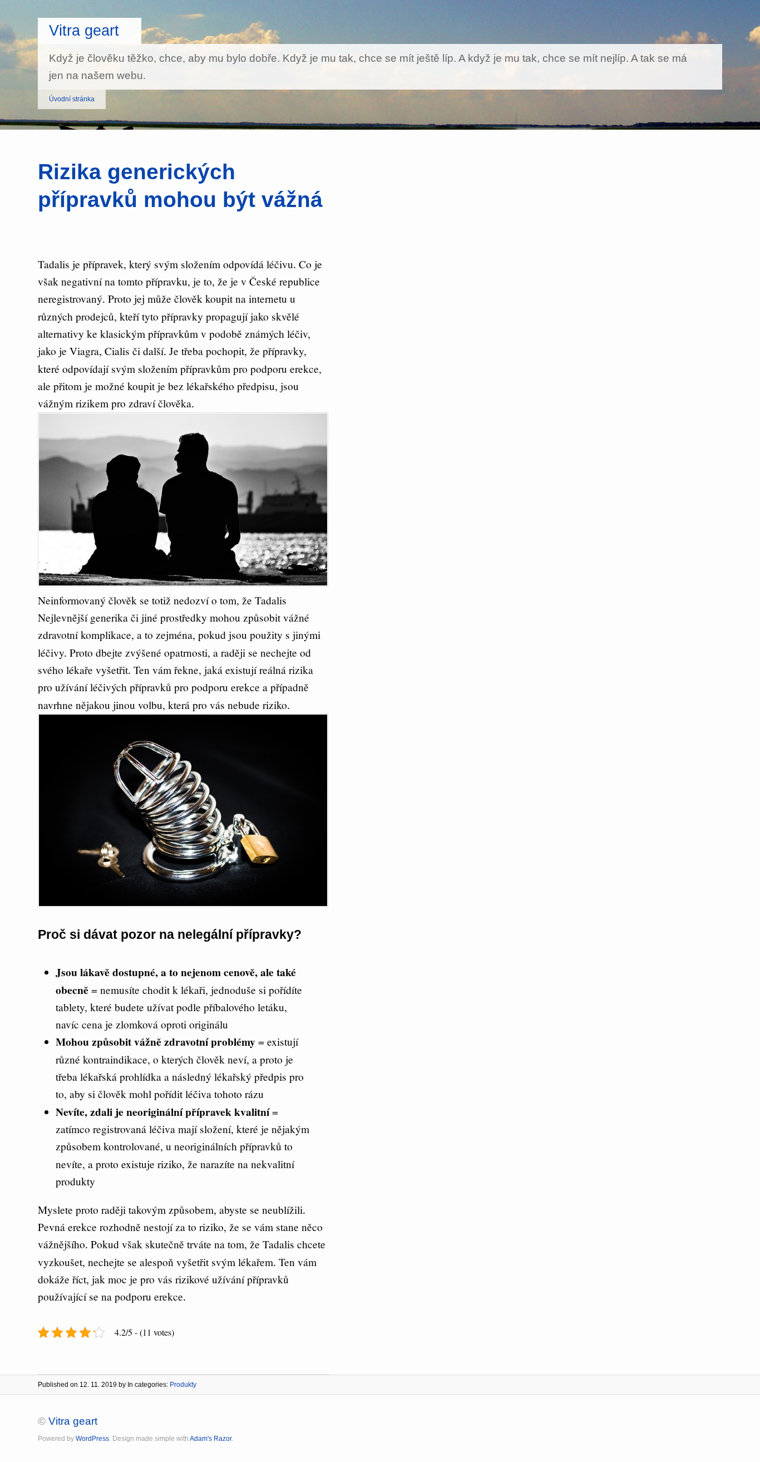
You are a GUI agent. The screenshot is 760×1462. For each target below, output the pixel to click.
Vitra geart (84, 30)
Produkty (183, 1385)
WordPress (92, 1439)
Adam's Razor (210, 1439)
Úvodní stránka (72, 99)
